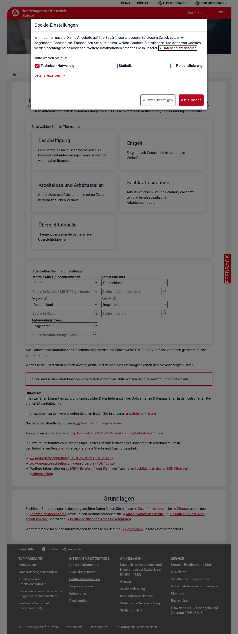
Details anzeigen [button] (47, 75)
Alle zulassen (191, 100)
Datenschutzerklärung (179, 48)
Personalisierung (189, 66)
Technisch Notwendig (57, 66)
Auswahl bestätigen (158, 100)
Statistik (125, 66)
